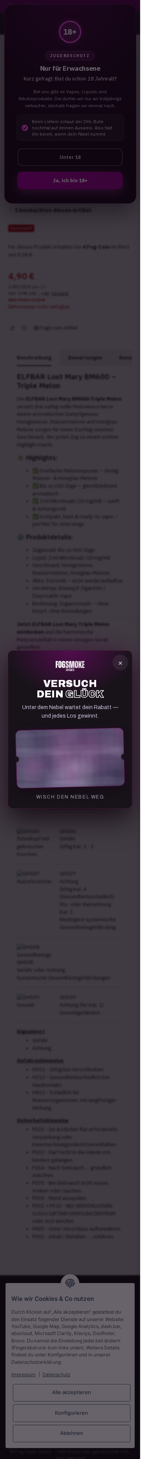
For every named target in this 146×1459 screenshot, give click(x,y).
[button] (70, 758)
